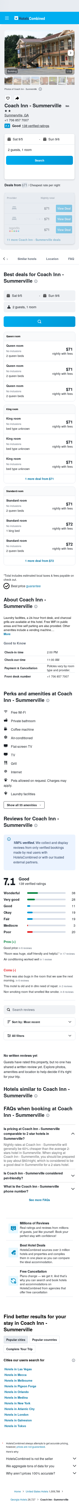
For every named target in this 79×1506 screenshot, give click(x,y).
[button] (6, 18)
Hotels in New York (17, 1403)
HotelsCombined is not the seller (29, 1458)
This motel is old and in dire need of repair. (38, 986)
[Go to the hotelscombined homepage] (29, 18)
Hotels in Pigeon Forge (20, 1386)
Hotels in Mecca (15, 1375)
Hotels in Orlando (16, 1392)
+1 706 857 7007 (16, 120)
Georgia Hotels (19, 1499)
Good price (18, 948)
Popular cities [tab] (15, 1340)
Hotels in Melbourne (18, 1380)
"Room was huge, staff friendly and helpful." (39, 953)
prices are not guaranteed (31, 1446)
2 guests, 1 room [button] (20, 149)
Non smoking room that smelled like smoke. (39, 992)
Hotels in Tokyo (15, 1426)
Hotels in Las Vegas (18, 1369)
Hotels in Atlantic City (19, 1409)
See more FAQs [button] (39, 1200)
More (7, 634)
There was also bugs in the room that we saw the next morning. (38, 978)
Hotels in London (16, 1414)
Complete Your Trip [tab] (19, 1349)
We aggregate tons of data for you (30, 1466)
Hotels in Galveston (18, 1420)
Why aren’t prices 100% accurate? (30, 1473)
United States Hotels (37, 1491)
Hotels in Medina (16, 1397)
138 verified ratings (35, 125)
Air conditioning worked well (28, 959)
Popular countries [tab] (44, 1340)
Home (17, 1491)
